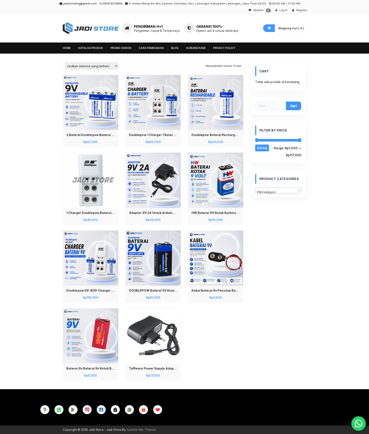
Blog (175, 48)
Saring (262, 148)
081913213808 (112, 3)
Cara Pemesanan (151, 48)
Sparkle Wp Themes (141, 429)
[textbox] (278, 192)
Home (67, 48)
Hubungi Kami (195, 48)
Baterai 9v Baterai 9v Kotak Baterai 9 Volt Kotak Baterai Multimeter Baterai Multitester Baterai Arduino (91, 368)
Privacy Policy (224, 48)
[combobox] (278, 190)
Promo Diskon (120, 48)
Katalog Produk (90, 48)
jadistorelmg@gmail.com (79, 3)
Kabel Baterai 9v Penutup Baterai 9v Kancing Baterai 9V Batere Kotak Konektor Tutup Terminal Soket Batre (217, 290)
